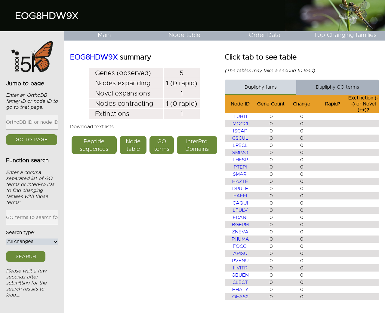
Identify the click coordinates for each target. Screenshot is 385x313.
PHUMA (240, 239)
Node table (184, 35)
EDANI (240, 217)
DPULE (240, 189)
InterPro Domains (197, 145)
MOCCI (240, 124)
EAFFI (240, 196)
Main (104, 35)
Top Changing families (345, 35)
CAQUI (240, 203)
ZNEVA (240, 232)
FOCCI (240, 246)
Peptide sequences (94, 145)
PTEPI (240, 167)
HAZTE (240, 181)
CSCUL (240, 138)
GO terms (161, 145)
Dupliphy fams (261, 87)
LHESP (240, 160)
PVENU (240, 261)
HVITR (240, 268)
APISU (240, 254)
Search (26, 257)
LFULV (240, 210)
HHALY (240, 290)
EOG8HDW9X (47, 16)
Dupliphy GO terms (337, 87)
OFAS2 (240, 297)
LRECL (240, 145)
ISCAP (240, 131)
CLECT (240, 282)
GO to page (32, 140)
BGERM (240, 225)
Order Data (264, 35)
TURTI (240, 117)
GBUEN (240, 275)
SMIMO (240, 153)
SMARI (240, 174)
